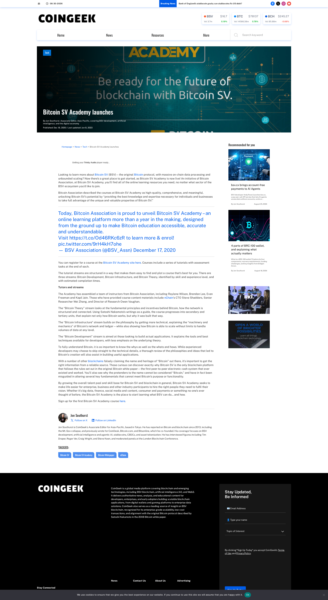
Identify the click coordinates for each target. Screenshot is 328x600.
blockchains (95, 361)
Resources (158, 35)
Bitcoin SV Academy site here (122, 262)
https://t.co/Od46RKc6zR (97, 238)
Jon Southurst (52, 121)
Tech (47, 52)
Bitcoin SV (101, 174)
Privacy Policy (243, 553)
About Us (160, 580)
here (122, 401)
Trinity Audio (90, 162)
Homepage (67, 147)
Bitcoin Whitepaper (106, 455)
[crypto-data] (215, 18)
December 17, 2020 (154, 250)
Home (60, 35)
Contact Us (139, 580)
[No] (323, 595)
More (206, 35)
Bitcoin (138, 174)
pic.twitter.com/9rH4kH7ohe (90, 244)
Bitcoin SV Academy (83, 455)
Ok (247, 594)
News (109, 35)
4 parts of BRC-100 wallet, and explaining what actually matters (247, 249)
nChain (168, 297)
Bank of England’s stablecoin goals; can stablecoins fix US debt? (210, 3)
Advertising (183, 580)
